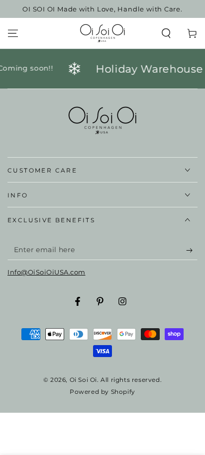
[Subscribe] (192, 250)
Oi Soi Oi (83, 379)
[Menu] (13, 33)
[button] (166, 33)
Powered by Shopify (102, 391)
